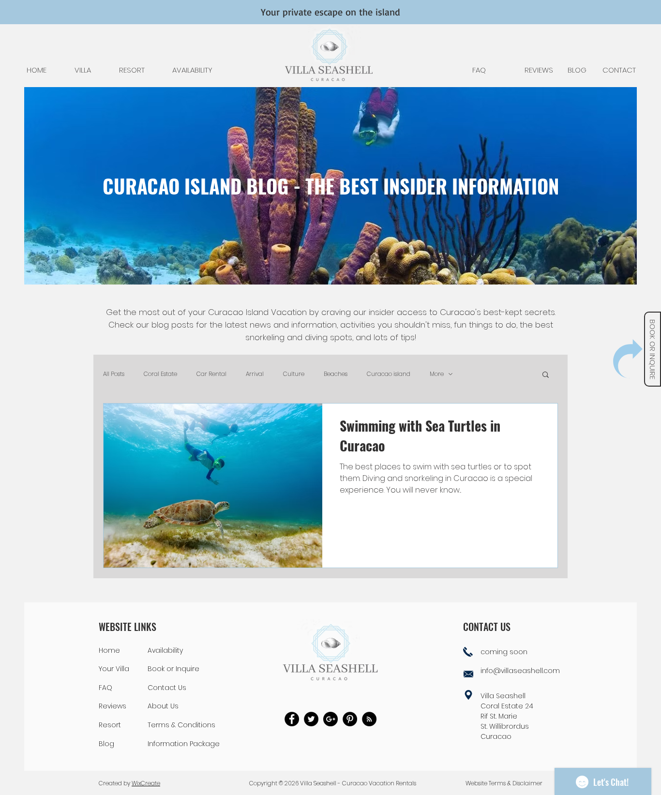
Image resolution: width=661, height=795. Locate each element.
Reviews (112, 706)
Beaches (335, 374)
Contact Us (167, 687)
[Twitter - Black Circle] (311, 719)
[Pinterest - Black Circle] (350, 719)
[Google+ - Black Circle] (330, 719)
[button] (628, 358)
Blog (106, 744)
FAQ (105, 687)
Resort (110, 725)
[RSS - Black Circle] (369, 719)
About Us (163, 706)
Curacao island (388, 374)
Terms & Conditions (181, 725)
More (437, 374)
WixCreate (146, 783)
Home (109, 650)
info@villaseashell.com (520, 670)
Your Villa (114, 669)
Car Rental (211, 374)
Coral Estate (160, 374)
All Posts (113, 374)
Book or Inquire (173, 669)
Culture (293, 374)
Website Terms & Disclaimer (504, 783)
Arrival (255, 374)
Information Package (184, 744)
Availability (165, 650)
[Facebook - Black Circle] (292, 719)
